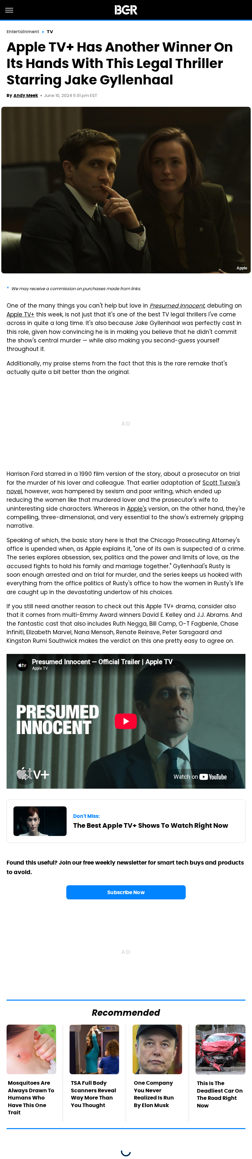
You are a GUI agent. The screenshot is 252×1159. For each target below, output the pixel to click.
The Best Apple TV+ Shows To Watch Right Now (150, 825)
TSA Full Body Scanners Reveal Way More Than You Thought (93, 1093)
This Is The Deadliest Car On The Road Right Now (220, 1094)
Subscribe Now (125, 892)
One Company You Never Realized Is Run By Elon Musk (154, 1093)
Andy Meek (25, 95)
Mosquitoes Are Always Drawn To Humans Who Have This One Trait (31, 1097)
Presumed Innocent (177, 306)
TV (49, 32)
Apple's (137, 509)
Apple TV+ (20, 315)
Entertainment (23, 32)
